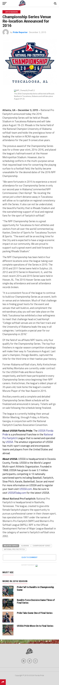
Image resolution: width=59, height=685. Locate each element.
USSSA (9, 442)
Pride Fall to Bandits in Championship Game (35, 588)
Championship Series (41, 545)
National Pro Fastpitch (14, 549)
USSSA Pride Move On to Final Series (35, 625)
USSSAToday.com (17, 493)
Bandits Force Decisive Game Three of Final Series (36, 601)
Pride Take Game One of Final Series (34, 612)
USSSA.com (25, 489)
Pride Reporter (20, 32)
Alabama (25, 545)
